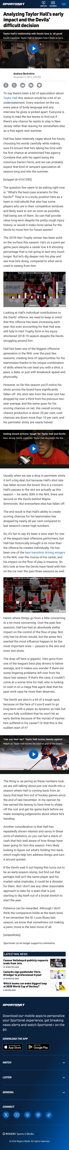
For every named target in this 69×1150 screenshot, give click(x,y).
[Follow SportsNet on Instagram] (38, 1114)
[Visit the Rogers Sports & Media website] (18, 1133)
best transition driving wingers (45, 552)
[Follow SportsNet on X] (6, 1114)
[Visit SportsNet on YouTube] (16, 1114)
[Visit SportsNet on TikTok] (49, 1114)
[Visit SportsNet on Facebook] (27, 1114)
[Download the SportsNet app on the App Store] (13, 1046)
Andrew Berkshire (23, 73)
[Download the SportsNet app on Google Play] (38, 1046)
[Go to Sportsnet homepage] (14, 4)
